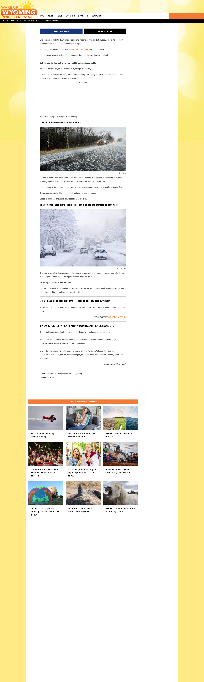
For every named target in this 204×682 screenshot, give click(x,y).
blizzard (53, 374)
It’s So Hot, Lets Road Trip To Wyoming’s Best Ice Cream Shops (82, 472)
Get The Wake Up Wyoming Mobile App (25, 21)
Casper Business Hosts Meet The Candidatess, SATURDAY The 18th (45, 472)
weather (65, 374)
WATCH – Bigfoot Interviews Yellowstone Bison (82, 435)
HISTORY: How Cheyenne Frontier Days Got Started (117, 471)
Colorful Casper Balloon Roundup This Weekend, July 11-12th (45, 511)
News (74, 16)
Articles (52, 377)
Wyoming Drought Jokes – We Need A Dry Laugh (120, 510)
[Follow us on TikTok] (160, 16)
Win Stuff (84, 16)
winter (71, 374)
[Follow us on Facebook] (154, 16)
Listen (59, 16)
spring (59, 374)
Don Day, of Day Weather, (77, 49)
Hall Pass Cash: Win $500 (51, 21)
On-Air (50, 16)
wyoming (78, 374)
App (67, 16)
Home (42, 16)
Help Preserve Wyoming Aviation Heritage (42, 435)
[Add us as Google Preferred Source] (148, 16)
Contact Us (96, 16)
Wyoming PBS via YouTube (115, 317)
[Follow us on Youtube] (166, 16)
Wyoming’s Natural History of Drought (119, 435)
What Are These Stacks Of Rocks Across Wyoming (80, 510)
